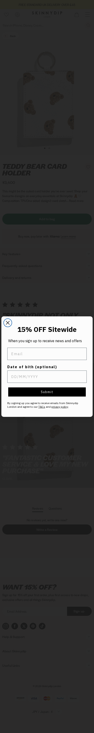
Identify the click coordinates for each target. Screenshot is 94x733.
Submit (47, 392)
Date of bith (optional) (32, 367)
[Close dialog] (8, 323)
